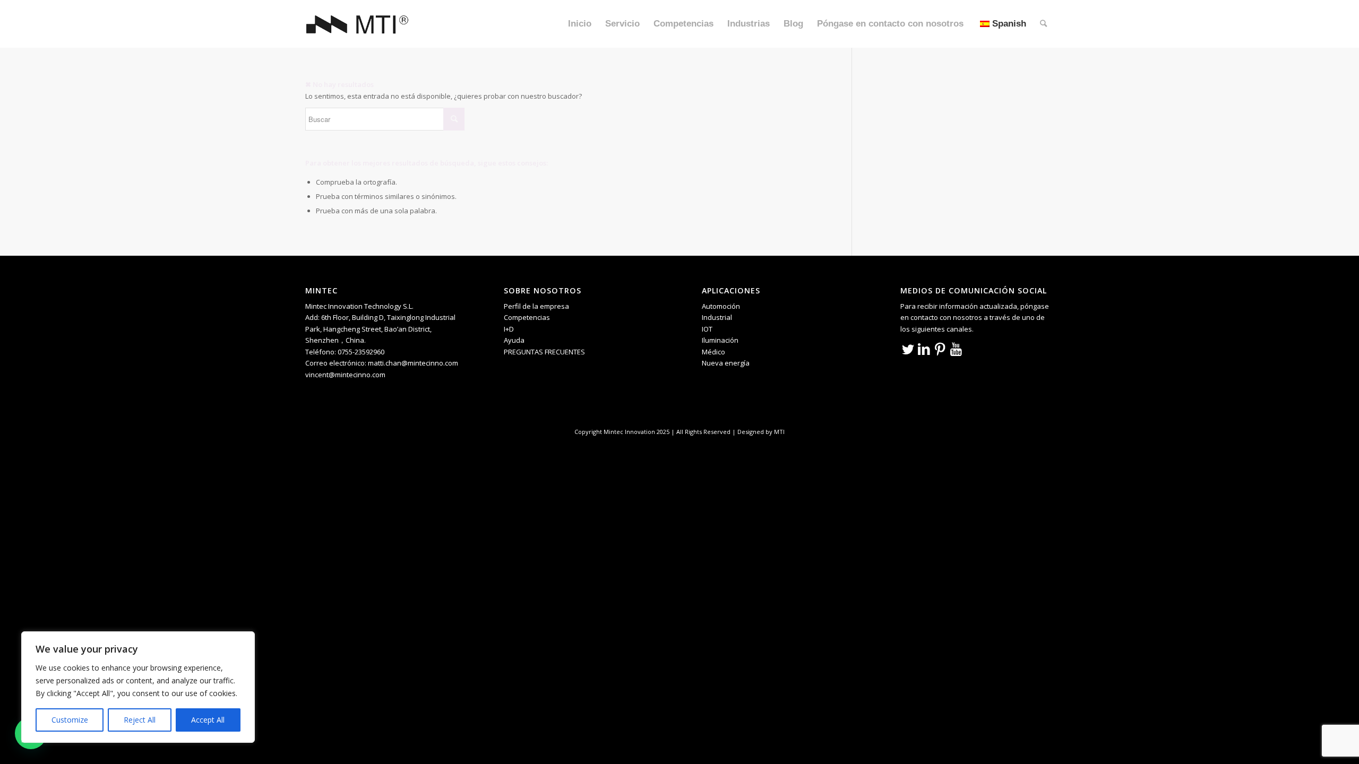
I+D (509, 329)
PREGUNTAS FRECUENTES (544, 352)
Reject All (140, 720)
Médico (713, 352)
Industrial (717, 317)
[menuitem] (579, 24)
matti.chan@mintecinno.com (413, 363)
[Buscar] (1043, 24)
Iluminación (720, 340)
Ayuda (514, 340)
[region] (138, 687)
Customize (69, 720)
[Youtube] (956, 349)
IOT (707, 329)
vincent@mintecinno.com (345, 374)
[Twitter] (908, 349)
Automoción (721, 306)
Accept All (208, 720)
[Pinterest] (940, 349)
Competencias (527, 317)
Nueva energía (726, 363)
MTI (779, 432)
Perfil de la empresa (536, 306)
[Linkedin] (924, 349)
